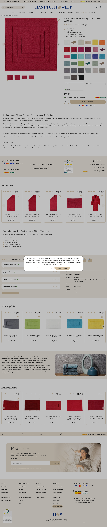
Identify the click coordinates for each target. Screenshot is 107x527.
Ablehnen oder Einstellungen (46, 268)
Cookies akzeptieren (62, 268)
